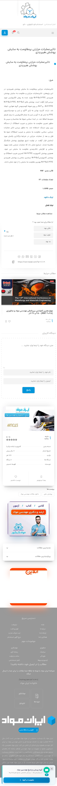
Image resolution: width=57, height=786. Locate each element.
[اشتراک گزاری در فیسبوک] (39, 256)
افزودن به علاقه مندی (26, 730)
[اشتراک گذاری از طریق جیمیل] (27, 256)
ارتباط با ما (42, 633)
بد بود (48, 241)
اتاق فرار (22, 703)
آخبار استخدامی (14, 660)
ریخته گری (14, 652)
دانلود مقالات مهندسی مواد (30, 494)
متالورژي (43, 648)
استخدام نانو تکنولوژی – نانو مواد (31, 24)
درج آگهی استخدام (14, 637)
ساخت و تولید (14, 656)
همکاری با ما (43, 637)
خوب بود (46, 235)
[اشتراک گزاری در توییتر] (31, 256)
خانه (42, 625)
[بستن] (52, 769)
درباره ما (43, 629)
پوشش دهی (48, 494)
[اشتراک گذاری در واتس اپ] (23, 256)
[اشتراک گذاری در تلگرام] (19, 256)
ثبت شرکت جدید (14, 633)
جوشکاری (14, 648)
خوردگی (42, 656)
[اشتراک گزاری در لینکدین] (35, 256)
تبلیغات (14, 625)
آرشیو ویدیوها (43, 660)
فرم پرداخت (14, 629)
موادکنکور (22, 693)
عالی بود (47, 228)
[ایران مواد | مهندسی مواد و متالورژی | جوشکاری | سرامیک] (28, 10)
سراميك (43, 652)
